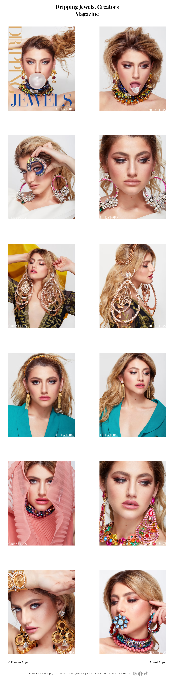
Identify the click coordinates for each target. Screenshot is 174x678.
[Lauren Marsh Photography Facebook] (140, 674)
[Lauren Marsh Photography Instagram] (135, 674)
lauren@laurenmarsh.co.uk (117, 673)
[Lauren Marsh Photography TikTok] (146, 674)
